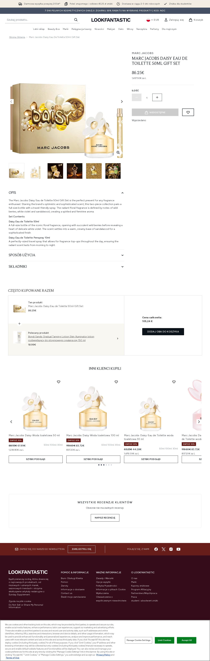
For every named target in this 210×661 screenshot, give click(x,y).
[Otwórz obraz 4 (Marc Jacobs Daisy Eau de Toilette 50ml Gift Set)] (74, 171)
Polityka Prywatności (106, 585)
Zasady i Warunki (105, 578)
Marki (134, 582)
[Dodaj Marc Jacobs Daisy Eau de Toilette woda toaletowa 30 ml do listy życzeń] (174, 382)
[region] (105, 640)
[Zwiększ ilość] (157, 97)
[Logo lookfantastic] (111, 20)
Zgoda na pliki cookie (20, 601)
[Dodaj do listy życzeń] (188, 112)
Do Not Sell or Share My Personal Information (26, 606)
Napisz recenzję (105, 517)
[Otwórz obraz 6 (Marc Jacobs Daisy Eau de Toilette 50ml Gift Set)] (113, 171)
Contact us (66, 593)
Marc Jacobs (143, 53)
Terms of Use (12, 658)
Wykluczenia (102, 593)
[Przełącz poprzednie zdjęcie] (11, 101)
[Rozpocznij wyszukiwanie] (76, 19)
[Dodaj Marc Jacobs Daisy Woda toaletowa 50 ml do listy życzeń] (58, 382)
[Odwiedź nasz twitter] (163, 549)
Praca (134, 597)
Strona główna (17, 37)
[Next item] (198, 421)
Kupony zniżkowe (140, 585)
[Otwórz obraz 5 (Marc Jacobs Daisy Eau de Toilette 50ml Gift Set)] (94, 171)
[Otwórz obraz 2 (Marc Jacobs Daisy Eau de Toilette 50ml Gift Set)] (36, 171)
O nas (134, 578)
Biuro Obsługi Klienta (72, 578)
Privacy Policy (103, 655)
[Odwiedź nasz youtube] (178, 549)
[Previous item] (11, 421)
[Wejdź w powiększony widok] (118, 152)
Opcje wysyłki (103, 582)
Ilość (135, 90)
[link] (174, 20)
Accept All (187, 640)
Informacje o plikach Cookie (110, 589)
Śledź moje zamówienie (73, 597)
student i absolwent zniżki (144, 600)
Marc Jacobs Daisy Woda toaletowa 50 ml (34, 435)
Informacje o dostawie (73, 589)
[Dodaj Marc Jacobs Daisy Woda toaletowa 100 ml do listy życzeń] (116, 382)
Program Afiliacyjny (141, 589)
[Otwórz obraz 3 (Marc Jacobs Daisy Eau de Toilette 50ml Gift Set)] (55, 171)
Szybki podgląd (35, 459)
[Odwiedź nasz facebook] (156, 549)
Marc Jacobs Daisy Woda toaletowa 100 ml (92, 435)
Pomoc (64, 582)
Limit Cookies (164, 640)
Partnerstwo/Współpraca (144, 593)
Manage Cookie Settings (138, 640)
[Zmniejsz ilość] (136, 97)
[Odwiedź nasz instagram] (171, 549)
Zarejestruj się (81, 549)
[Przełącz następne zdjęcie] (121, 101)
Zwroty (64, 585)
